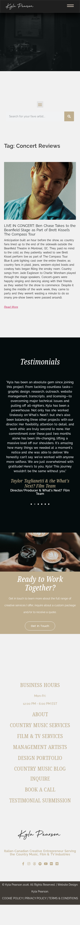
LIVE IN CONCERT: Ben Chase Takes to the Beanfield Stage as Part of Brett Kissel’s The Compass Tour (40, 230)
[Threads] (34, 863)
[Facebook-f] (23, 863)
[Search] (69, 116)
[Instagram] (28, 863)
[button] (40, 104)
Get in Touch (40, 626)
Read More (11, 306)
